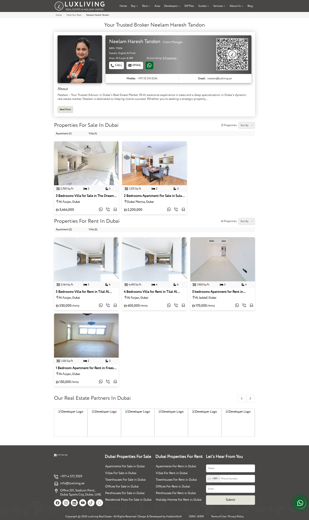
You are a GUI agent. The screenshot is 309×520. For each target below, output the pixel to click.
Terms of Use (218, 516)
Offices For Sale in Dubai (122, 486)
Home (59, 15)
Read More (65, 109)
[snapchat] (99, 502)
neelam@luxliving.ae (219, 78)
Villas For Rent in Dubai (172, 473)
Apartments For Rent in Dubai (176, 466)
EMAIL (137, 65)
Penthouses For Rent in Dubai (176, 493)
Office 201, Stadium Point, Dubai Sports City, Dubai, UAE (80, 492)
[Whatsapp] (149, 65)
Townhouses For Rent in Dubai (176, 479)
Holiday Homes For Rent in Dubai (179, 499)
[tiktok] (91, 502)
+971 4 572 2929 (71, 476)
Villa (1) (93, 133)
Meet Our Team (74, 15)
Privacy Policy (236, 516)
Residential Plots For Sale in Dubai (128, 499)
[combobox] (213, 478)
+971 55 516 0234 (147, 78)
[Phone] (108, 210)
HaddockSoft (174, 516)
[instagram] (65, 502)
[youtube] (82, 502)
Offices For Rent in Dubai (173, 486)
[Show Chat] (300, 503)
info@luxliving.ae (72, 483)
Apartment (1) (64, 133)
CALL (118, 65)
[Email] (115, 210)
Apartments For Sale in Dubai (125, 466)
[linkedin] (74, 502)
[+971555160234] (100, 210)
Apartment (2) (64, 229)
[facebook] (57, 502)
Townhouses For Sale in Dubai (125, 479)
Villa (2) (93, 229)
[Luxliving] (79, 6)
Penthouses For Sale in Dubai (125, 493)
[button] (242, 398)
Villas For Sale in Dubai (120, 473)
